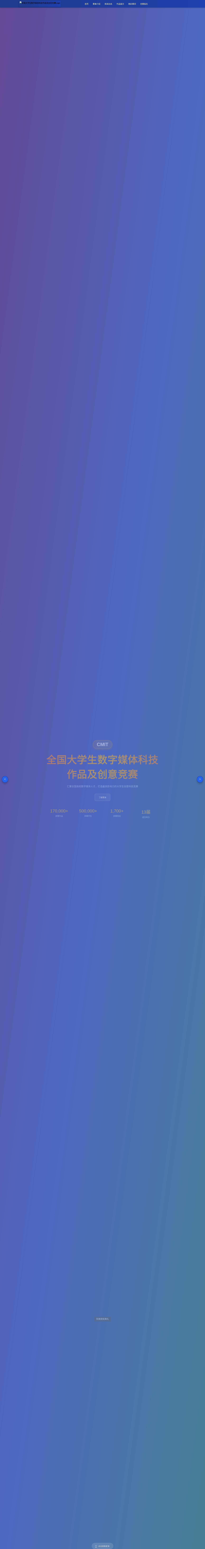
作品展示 (120, 4)
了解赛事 (102, 797)
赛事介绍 (96, 4)
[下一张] (200, 779)
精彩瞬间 (132, 4)
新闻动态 (108, 4)
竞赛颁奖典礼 (102, 1319)
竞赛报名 (144, 4)
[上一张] (5, 779)
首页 (87, 4)
